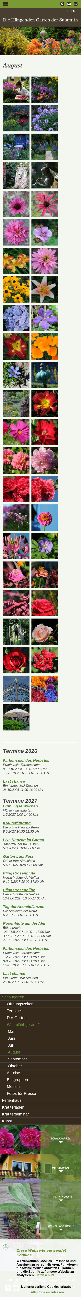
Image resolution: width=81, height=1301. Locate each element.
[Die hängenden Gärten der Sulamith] (40, 20)
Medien (13, 1086)
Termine (14, 1011)
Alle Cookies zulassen (47, 1292)
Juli (11, 1045)
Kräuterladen (13, 1107)
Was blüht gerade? (23, 1024)
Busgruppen (17, 1080)
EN (73, 11)
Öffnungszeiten (20, 1004)
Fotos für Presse (21, 1093)
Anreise (13, 1073)
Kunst (7, 1121)
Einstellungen (46, 1281)
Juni (11, 1038)
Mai (11, 1031)
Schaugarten (13, 997)
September (17, 1059)
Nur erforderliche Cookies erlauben (47, 1286)
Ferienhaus (11, 1100)
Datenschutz (44, 1275)
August (14, 1052)
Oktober (15, 1066)
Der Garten (17, 1018)
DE (67, 11)
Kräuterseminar (15, 1114)
